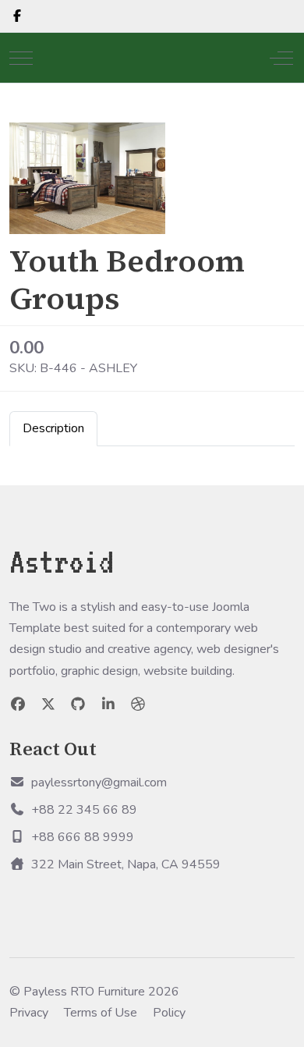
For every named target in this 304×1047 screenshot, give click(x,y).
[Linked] (109, 704)
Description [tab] (53, 428)
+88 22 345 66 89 (84, 809)
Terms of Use (100, 1012)
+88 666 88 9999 (82, 837)
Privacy (28, 1012)
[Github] (78, 704)
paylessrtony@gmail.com (99, 782)
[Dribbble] (138, 704)
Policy (169, 1012)
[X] (49, 704)
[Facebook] (17, 16)
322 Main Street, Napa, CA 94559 (126, 864)
